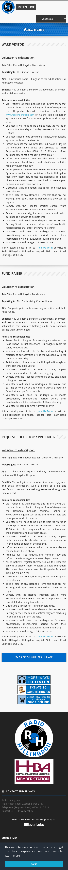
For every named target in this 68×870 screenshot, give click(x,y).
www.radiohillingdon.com (20, 114)
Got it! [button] (34, 864)
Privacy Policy (25, 811)
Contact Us (8, 811)
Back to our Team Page (35, 657)
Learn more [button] (12, 855)
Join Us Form (45, 247)
